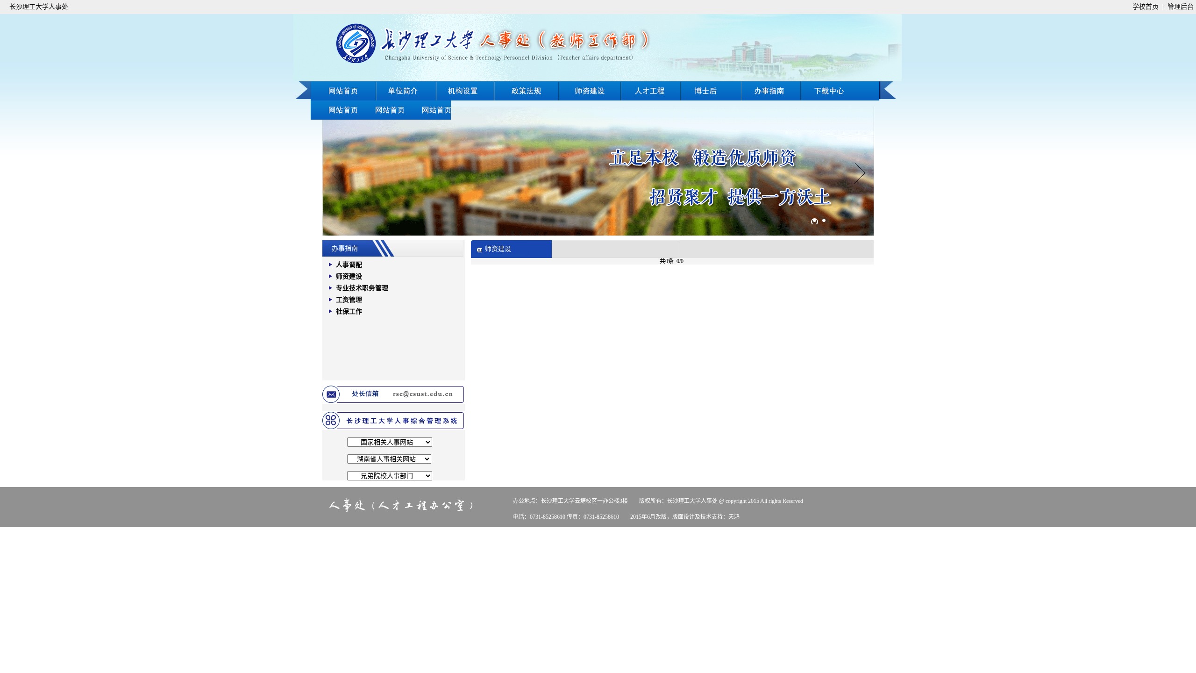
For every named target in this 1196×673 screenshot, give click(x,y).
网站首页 (343, 90)
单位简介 (406, 90)
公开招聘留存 (380, 110)
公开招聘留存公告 (427, 110)
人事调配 (349, 264)
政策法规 (526, 90)
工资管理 (349, 299)
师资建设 (590, 90)
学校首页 (1145, 6)
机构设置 (465, 90)
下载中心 (334, 110)
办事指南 (840, 90)
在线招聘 (771, 90)
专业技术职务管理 (362, 288)
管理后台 (1181, 6)
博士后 (712, 90)
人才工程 (651, 90)
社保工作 (349, 311)
